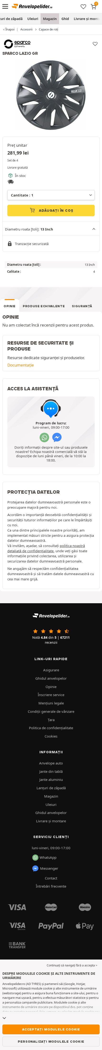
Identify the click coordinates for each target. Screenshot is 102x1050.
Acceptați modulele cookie (51, 1029)
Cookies (51, 736)
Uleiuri (32, 18)
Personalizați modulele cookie (51, 1041)
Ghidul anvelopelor (51, 678)
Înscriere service (51, 694)
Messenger (49, 868)
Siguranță (82, 306)
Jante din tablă (51, 771)
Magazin (50, 18)
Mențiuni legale (51, 703)
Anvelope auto (51, 763)
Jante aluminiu (51, 779)
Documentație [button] (20, 365)
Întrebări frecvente (51, 886)
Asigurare (51, 670)
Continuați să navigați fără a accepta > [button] (72, 965)
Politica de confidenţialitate (51, 727)
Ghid (65, 18)
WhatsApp (48, 857)
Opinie (10, 306)
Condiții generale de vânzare (51, 711)
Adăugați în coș (55, 210)
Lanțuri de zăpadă (51, 787)
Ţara (51, 719)
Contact (51, 878)
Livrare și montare (51, 821)
